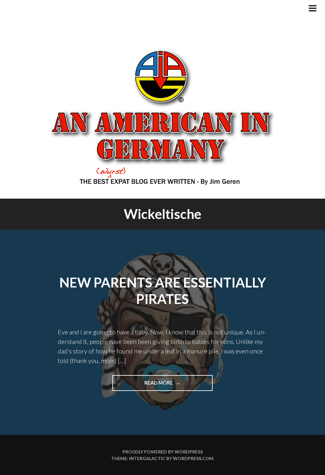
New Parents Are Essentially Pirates (162, 290)
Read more (174, 385)
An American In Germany (162, 115)
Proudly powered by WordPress (163, 451)
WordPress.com (193, 458)
